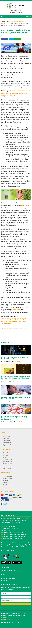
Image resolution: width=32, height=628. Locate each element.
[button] (27, 16)
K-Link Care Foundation (8, 578)
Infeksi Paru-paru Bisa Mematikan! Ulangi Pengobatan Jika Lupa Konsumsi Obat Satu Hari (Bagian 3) (15, 417)
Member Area (6, 466)
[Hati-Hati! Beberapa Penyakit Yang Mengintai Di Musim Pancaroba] (16, 390)
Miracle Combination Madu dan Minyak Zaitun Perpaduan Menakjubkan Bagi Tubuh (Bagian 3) (15, 378)
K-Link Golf (4, 580)
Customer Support (8, 478)
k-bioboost (12, 328)
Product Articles (6, 23)
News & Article (21, 21)
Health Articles (16, 361)
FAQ (10, 619)
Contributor (6, 482)
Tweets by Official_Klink (8, 570)
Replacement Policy (8, 445)
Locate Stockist (7, 468)
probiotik (21, 328)
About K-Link (6, 436)
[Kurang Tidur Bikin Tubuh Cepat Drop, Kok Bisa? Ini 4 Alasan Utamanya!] (16, 350)
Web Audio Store (7, 461)
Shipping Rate (6, 440)
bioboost (6, 328)
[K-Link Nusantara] (16, 5)
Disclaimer (6, 487)
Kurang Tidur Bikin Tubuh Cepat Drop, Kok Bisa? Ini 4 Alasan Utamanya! (14, 358)
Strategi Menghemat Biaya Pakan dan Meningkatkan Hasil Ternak (15, 31)
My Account (6, 457)
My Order (5, 455)
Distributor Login (7, 463)
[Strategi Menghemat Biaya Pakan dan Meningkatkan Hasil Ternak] (16, 47)
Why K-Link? (6, 438)
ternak (25, 328)
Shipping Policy (7, 442)
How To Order (6, 453)
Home (13, 21)
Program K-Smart (7, 459)
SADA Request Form (8, 484)
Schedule (5, 480)
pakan (16, 328)
